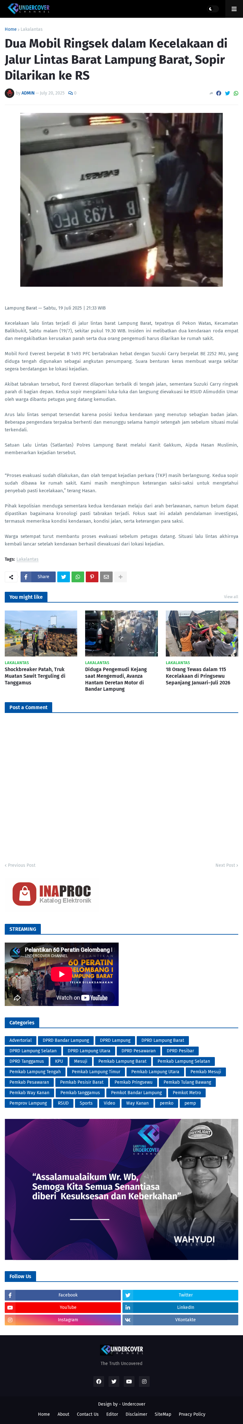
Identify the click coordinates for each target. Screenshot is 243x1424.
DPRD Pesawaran (139, 1051)
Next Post (225, 865)
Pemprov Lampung (28, 1103)
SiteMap (163, 1414)
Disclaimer (136, 1414)
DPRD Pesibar (180, 1051)
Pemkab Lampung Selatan (184, 1061)
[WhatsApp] (236, 93)
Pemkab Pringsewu (134, 1082)
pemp (190, 1103)
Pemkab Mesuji (205, 1072)
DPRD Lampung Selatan (33, 1051)
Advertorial (20, 1040)
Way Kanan (137, 1103)
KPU (59, 1061)
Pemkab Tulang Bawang (187, 1082)
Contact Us (88, 1414)
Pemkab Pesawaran (29, 1082)
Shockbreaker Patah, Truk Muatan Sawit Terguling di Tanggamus (35, 676)
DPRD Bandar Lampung (66, 1040)
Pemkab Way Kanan (29, 1092)
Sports (86, 1103)
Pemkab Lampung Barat (122, 1061)
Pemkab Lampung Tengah (35, 1072)
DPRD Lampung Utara (89, 1051)
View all (231, 596)
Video (109, 1103)
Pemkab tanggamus (80, 1092)
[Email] (106, 577)
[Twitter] (227, 93)
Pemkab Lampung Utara (155, 1072)
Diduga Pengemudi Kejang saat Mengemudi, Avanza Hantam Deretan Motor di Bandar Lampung (116, 679)
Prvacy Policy (192, 1414)
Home (11, 29)
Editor (112, 1414)
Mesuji (80, 1061)
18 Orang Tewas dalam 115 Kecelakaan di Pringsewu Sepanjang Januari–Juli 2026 (198, 676)
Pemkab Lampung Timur (96, 1072)
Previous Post (21, 865)
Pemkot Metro (187, 1092)
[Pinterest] (92, 577)
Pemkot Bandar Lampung (136, 1092)
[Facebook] (218, 93)
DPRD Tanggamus (26, 1061)
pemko (166, 1103)
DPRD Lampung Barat (162, 1040)
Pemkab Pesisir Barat (81, 1082)
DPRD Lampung (115, 1040)
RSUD (63, 1103)
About (63, 1414)
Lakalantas (32, 29)
